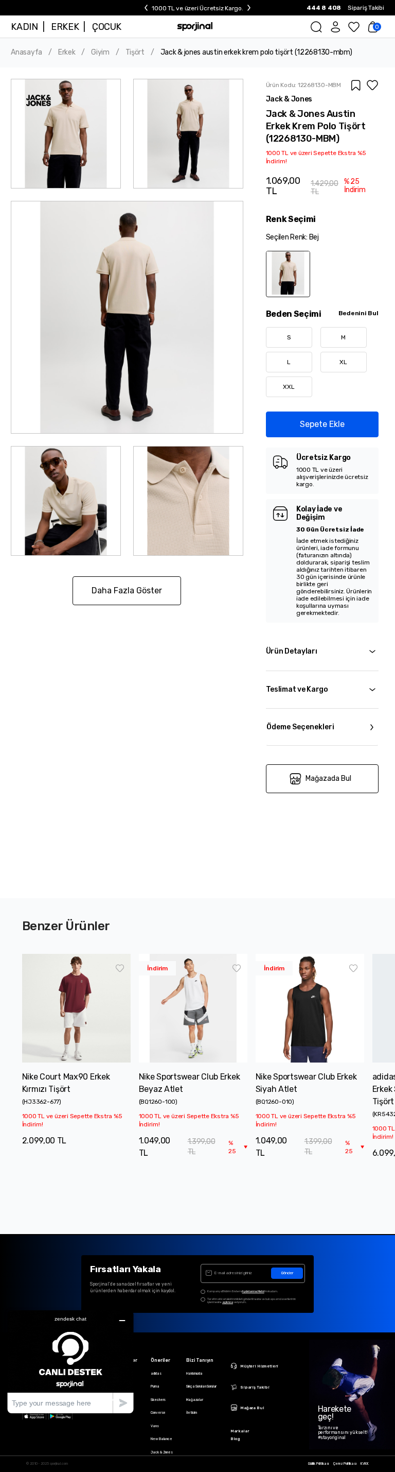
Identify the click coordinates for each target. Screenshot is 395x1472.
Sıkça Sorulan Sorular (201, 1386)
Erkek (67, 52)
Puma (155, 1386)
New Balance (161, 1439)
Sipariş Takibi (366, 7)
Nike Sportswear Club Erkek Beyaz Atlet (189, 1083)
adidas (156, 1374)
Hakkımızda (194, 1374)
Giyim (100, 52)
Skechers (158, 1400)
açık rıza (227, 1302)
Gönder (287, 1273)
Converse (158, 1413)
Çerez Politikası (344, 1464)
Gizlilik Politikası (318, 1464)
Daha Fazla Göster (127, 590)
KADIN (24, 26)
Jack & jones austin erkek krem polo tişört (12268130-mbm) (256, 52)
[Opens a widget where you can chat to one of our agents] (70, 1361)
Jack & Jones (161, 1452)
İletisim (191, 1413)
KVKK (364, 1464)
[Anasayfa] (194, 26)
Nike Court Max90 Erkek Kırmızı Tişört (66, 1083)
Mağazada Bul (328, 778)
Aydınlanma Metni (253, 1291)
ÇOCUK (106, 26)
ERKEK (65, 26)
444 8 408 (324, 7)
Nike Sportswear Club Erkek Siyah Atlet (306, 1083)
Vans (154, 1426)
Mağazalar (194, 1400)
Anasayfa (26, 52)
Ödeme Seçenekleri (300, 727)
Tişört (135, 52)
